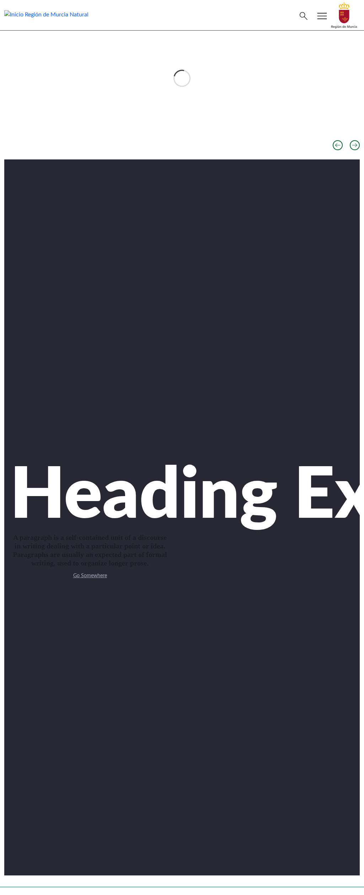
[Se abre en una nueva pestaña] (344, 15)
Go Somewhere (90, 575)
